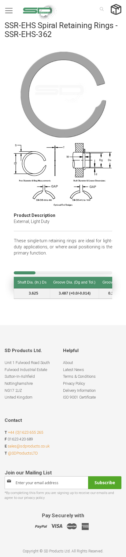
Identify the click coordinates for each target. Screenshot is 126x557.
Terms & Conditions (79, 376)
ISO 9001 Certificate (79, 397)
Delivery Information (79, 390)
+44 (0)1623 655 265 (25, 432)
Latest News (73, 369)
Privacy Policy (74, 383)
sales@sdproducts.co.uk (29, 446)
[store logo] (31, 10)
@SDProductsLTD (23, 453)
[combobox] (100, 9)
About (68, 362)
